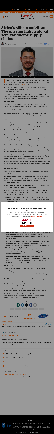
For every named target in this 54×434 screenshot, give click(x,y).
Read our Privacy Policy (37, 216)
